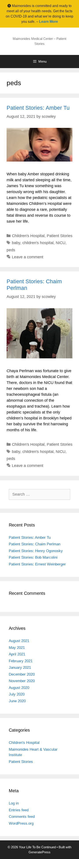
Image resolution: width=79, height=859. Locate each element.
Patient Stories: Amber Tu (38, 108)
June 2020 (17, 701)
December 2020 (22, 674)
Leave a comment (27, 257)
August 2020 (19, 688)
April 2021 (17, 654)
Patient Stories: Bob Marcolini (33, 557)
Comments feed (22, 817)
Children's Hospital (28, 236)
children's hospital (38, 243)
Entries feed (19, 810)
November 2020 (22, 681)
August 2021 (19, 641)
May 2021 (17, 648)
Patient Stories (59, 236)
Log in (14, 803)
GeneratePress (39, 852)
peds (11, 250)
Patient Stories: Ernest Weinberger (37, 564)
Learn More (48, 21)
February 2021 (20, 661)
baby (16, 243)
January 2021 (20, 667)
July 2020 (17, 694)
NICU (60, 243)
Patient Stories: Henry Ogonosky (36, 551)
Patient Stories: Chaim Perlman (34, 544)
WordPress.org (21, 823)
